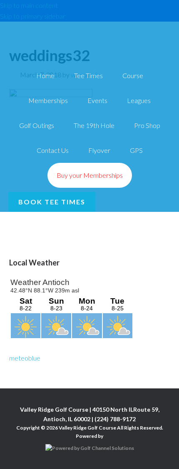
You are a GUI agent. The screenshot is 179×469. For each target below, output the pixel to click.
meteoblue (24, 358)
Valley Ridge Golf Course (89, 28)
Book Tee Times (51, 202)
